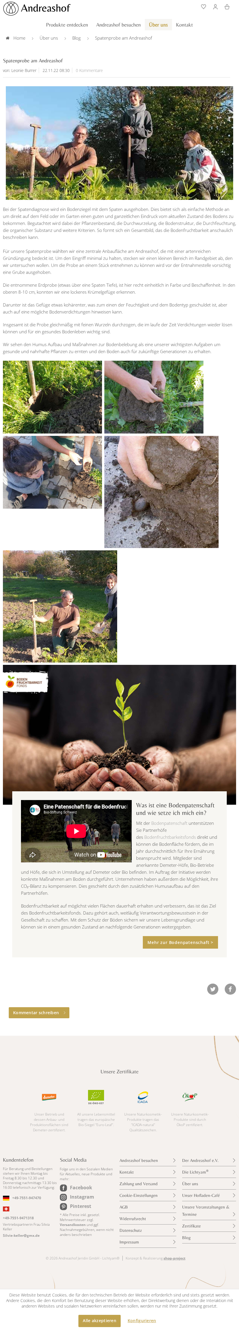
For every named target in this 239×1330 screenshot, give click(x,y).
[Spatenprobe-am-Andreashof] (119, 143)
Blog (186, 1237)
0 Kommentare (89, 70)
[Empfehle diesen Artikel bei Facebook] (230, 989)
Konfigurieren (142, 1320)
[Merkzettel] (202, 6)
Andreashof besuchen (138, 1160)
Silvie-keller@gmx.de (21, 1235)
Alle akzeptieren (99, 1320)
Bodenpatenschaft (169, 823)
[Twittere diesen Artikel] (215, 989)
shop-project (174, 1258)
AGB (123, 1206)
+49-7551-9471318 (18, 1218)
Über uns (190, 1183)
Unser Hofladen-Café (201, 1195)
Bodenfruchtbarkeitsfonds (170, 837)
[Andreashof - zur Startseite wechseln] (37, 9)
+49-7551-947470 (26, 1197)
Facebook (81, 1187)
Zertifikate (191, 1225)
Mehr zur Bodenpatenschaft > (180, 942)
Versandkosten (73, 1224)
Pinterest (80, 1206)
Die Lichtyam (195, 1171)
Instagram (82, 1197)
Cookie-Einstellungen (138, 1195)
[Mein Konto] (215, 6)
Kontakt (126, 1171)
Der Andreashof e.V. (200, 1160)
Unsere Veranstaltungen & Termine (206, 1210)
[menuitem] (202, 6)
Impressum (129, 1241)
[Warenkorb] (227, 6)
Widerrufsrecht (132, 1218)
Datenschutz (130, 1230)
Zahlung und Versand (138, 1183)
